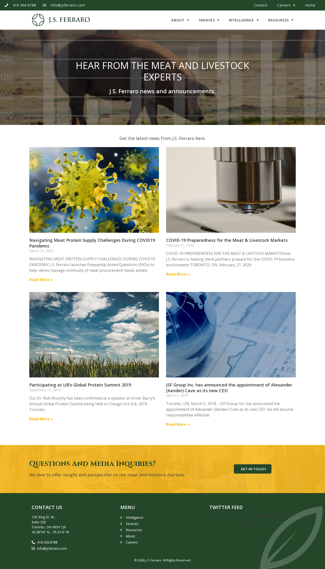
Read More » (41, 279)
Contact (261, 5)
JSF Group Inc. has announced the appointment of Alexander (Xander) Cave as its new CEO (229, 387)
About (178, 20)
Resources (278, 20)
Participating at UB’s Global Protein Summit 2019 (80, 385)
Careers (284, 5)
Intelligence (241, 20)
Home (310, 5)
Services (207, 20)
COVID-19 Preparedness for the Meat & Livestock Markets (227, 240)
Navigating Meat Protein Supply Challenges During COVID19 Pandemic (92, 242)
